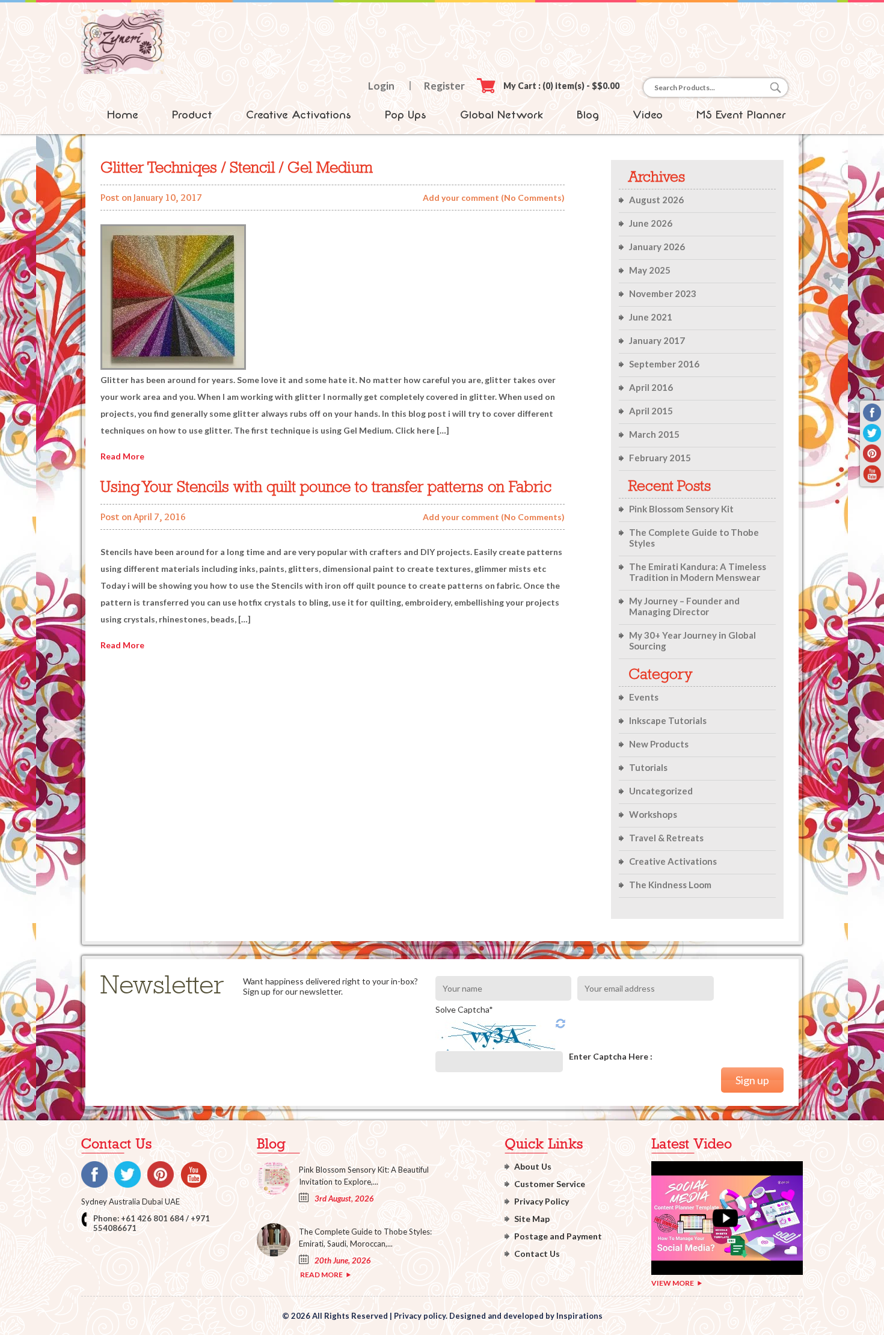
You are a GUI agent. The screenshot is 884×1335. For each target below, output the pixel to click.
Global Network (501, 115)
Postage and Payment (558, 1236)
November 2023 (662, 293)
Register (444, 85)
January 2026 (657, 246)
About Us (532, 1166)
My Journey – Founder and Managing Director (684, 606)
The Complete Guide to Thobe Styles (694, 537)
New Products (659, 743)
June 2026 (650, 223)
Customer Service (549, 1184)
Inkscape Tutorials (668, 720)
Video (648, 115)
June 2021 (650, 317)
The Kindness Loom (670, 884)
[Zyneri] (122, 71)
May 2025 (650, 270)
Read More (122, 456)
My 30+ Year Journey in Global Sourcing (692, 640)
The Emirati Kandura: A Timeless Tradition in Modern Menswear (697, 572)
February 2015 (660, 457)
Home (122, 115)
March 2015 (654, 434)
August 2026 (656, 199)
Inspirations (579, 1316)
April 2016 (651, 387)
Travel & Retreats (666, 837)
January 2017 (657, 340)
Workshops (653, 814)
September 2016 (664, 363)
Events (643, 697)
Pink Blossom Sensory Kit (681, 508)
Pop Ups (405, 115)
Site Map (532, 1219)
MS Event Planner (741, 115)
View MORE (672, 1282)
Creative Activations (298, 115)
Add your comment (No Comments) (494, 197)
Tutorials (648, 767)
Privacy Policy (541, 1201)
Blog (588, 115)
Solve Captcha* (464, 1009)
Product (192, 115)
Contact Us (537, 1253)
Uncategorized (661, 790)
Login (381, 85)
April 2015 (651, 410)
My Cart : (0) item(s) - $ (561, 86)
